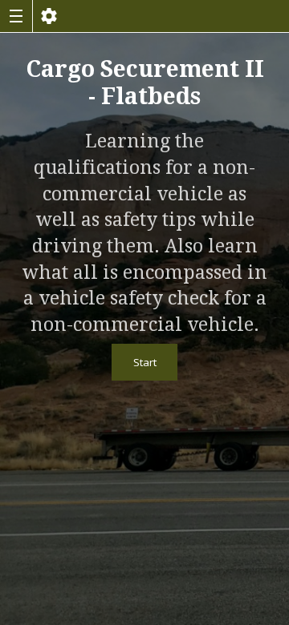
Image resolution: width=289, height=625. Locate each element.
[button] (16, 16)
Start (145, 362)
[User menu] (49, 16)
